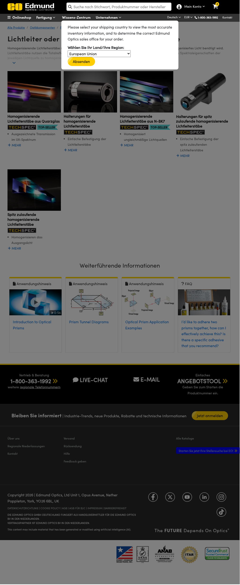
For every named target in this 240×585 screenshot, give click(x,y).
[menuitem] (25, 17)
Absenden (81, 61)
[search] (118, 7)
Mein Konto (191, 7)
